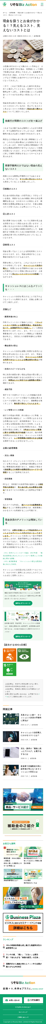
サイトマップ (23, 1012)
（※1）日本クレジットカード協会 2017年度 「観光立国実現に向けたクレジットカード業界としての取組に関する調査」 (23, 555)
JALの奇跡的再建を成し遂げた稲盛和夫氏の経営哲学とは (24, 946)
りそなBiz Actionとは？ (23, 1007)
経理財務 (37, 36)
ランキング (8, 939)
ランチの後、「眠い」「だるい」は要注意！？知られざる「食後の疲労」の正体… (23, 956)
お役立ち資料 (9, 843)
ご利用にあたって (23, 1017)
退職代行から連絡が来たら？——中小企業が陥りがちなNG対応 (24, 965)
